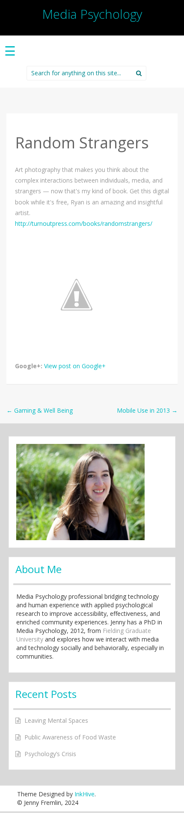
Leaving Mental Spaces (56, 720)
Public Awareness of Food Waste (70, 737)
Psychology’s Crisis (50, 754)
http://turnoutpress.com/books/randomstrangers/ (83, 223)
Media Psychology (92, 14)
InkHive (84, 794)
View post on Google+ (75, 366)
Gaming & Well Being (39, 410)
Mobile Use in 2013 (147, 410)
